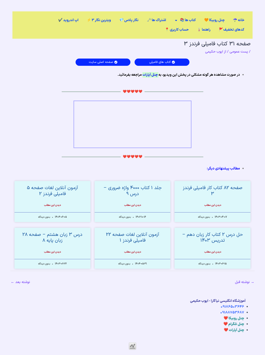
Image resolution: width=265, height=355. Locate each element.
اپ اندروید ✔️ (68, 20)
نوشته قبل (244, 282)
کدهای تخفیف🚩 (231, 29)
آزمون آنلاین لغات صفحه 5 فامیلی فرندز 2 (52, 191)
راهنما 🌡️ (204, 29)
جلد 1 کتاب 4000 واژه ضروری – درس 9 (133, 191)
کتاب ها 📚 (188, 20)
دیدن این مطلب (212, 205)
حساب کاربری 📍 (177, 29)
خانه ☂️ (238, 20)
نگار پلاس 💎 (129, 20)
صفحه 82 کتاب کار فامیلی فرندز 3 (212, 191)
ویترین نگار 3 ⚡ (99, 20)
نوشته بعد (20, 282)
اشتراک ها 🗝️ (156, 20)
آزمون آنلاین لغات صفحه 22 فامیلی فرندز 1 (132, 237)
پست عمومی (239, 51)
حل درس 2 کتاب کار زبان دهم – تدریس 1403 (212, 237)
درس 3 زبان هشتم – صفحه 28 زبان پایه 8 (52, 237)
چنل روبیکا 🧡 (214, 20)
